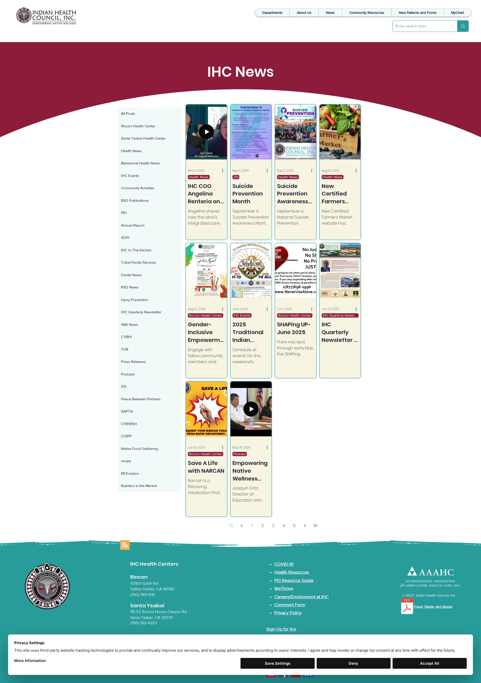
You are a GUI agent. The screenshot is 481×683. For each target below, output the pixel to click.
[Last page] (315, 525)
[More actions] (224, 171)
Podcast (239, 454)
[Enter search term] (462, 26)
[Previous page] (241, 525)
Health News (199, 177)
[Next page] (304, 525)
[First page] (231, 525)
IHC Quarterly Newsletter (340, 315)
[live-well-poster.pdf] (407, 606)
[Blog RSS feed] (125, 545)
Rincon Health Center (205, 315)
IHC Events (242, 315)
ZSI (235, 177)
